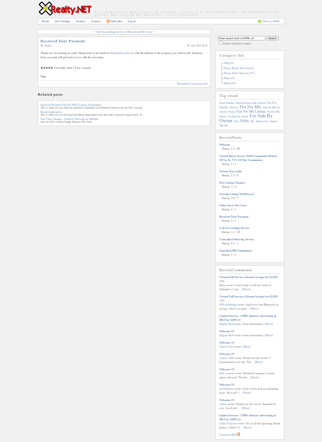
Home (45, 21)
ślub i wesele (226, 373)
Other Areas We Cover (233, 205)
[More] (246, 289)
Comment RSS (228, 434)
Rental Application (51, 111)
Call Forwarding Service (234, 227)
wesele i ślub (226, 357)
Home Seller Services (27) (239, 73)
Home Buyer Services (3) (239, 68)
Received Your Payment (63, 41)
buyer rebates (226, 102)
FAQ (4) (229, 62)
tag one (223, 125)
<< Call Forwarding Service (108, 31)
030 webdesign (228, 304)
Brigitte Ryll (226, 323)
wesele (223, 403)
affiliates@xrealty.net (121, 52)
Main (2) (229, 78)
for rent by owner (238, 116)
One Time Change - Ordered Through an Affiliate (69, 118)
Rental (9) (230, 83)
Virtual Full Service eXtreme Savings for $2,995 (248, 277)
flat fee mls (250, 107)
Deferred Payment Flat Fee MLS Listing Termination (71, 104)
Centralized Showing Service (236, 239)
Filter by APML (271, 21)
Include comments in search (237, 43)
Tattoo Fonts (226, 346)
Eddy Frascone (228, 423)
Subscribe (116, 21)
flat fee (234, 107)
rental (273, 121)
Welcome (224, 144)
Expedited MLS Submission (235, 250)
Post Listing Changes (232, 182)
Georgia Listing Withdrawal (236, 193)
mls (252, 121)
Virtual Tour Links (230, 171)
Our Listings (62, 21)
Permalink (183, 83)
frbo (236, 121)
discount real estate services (250, 102)
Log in (132, 21)
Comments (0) (199, 83)
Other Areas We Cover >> (141, 31)
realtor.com (262, 121)
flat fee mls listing (250, 111)
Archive (80, 21)
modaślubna (226, 388)
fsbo (244, 120)
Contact (96, 21)
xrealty (48, 45)
